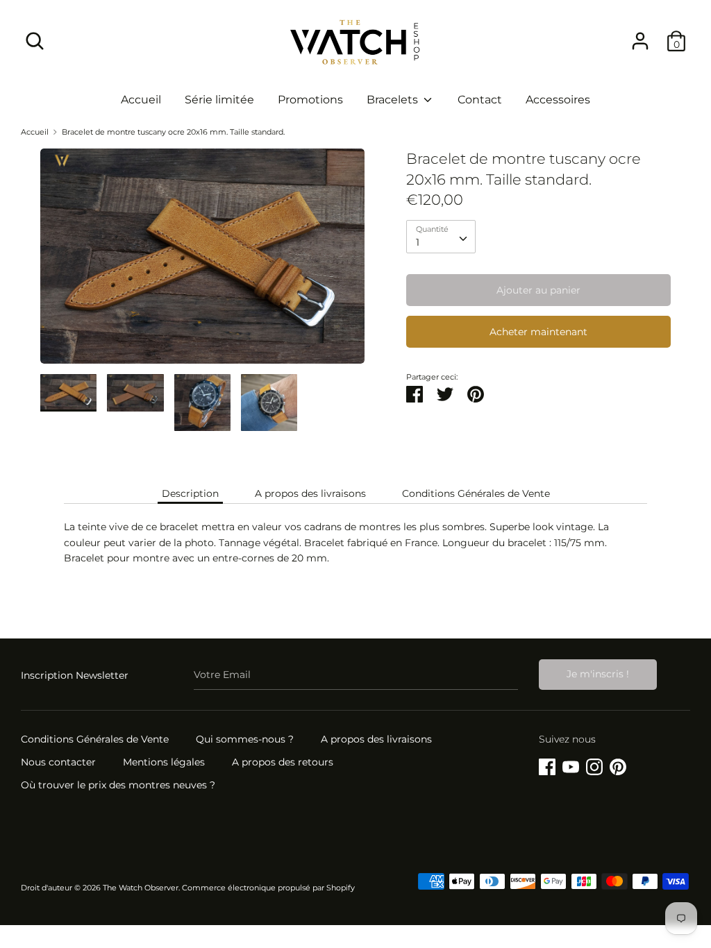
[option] (202, 261)
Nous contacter (58, 762)
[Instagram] (594, 765)
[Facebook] (547, 765)
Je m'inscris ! (598, 674)
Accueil (141, 99)
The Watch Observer (140, 887)
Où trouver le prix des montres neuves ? (118, 785)
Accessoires (558, 99)
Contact (480, 99)
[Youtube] (570, 765)
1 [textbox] (417, 242)
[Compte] (640, 34)
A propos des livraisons (310, 493)
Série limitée (219, 99)
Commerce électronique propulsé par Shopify (268, 887)
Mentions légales (164, 762)
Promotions (310, 99)
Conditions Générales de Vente (476, 493)
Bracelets (394, 99)
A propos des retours (282, 762)
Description (190, 493)
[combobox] (441, 236)
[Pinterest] (618, 765)
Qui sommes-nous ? (245, 739)
